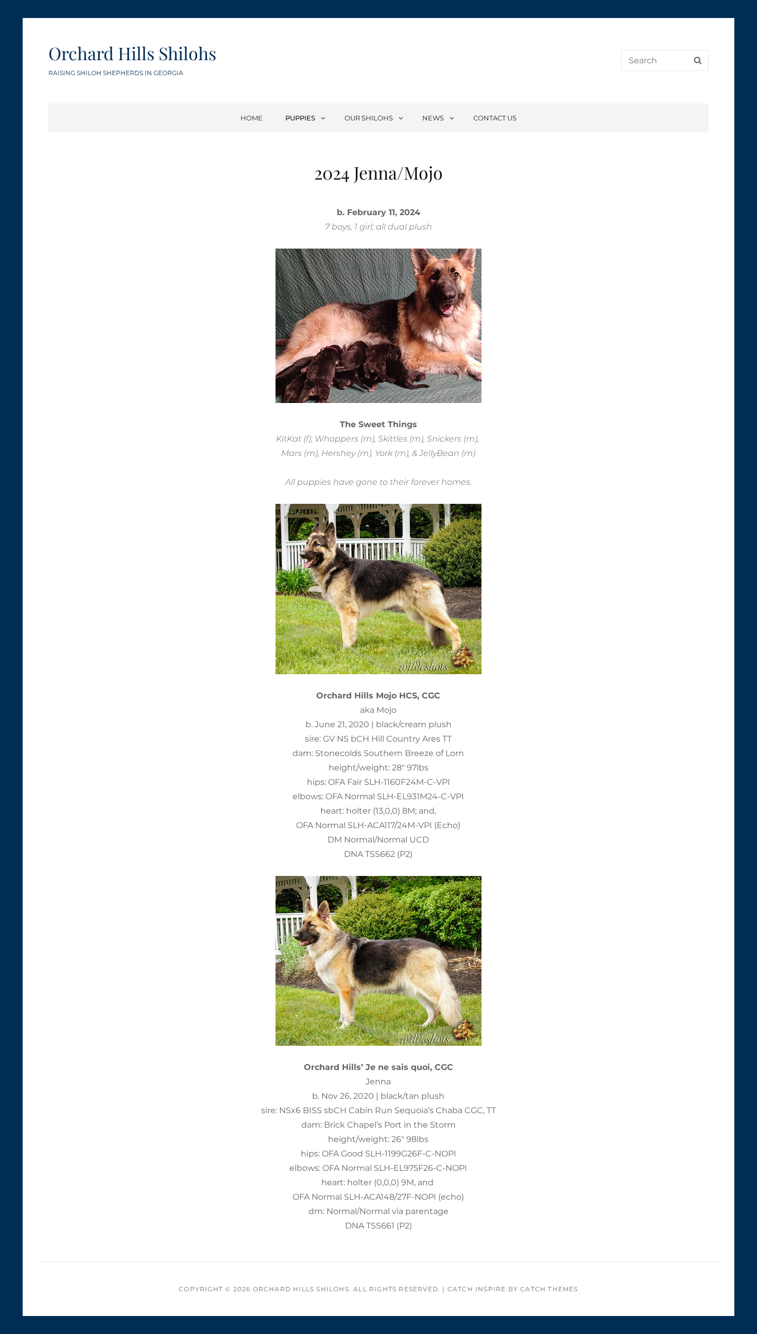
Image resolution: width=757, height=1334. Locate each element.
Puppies (300, 118)
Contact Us (495, 118)
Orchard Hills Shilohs (132, 53)
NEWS (433, 118)
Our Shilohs (369, 118)
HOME (251, 118)
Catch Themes (549, 1289)
